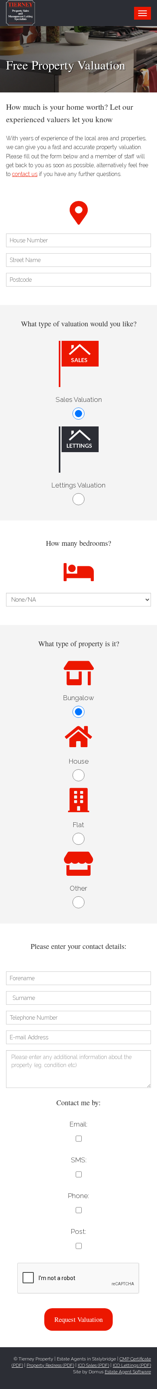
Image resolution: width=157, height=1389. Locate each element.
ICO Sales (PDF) (93, 1365)
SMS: (79, 1160)
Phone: (78, 1196)
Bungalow (78, 698)
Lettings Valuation (78, 485)
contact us (24, 174)
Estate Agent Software (128, 1372)
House (79, 761)
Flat (78, 825)
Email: (78, 1124)
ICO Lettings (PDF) (132, 1365)
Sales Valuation (79, 399)
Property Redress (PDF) (50, 1365)
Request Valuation (78, 1319)
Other (78, 888)
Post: (78, 1231)
